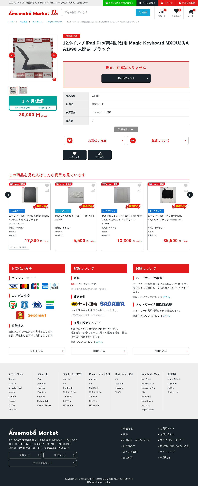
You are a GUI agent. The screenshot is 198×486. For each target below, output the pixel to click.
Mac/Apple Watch (150, 374)
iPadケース (173, 392)
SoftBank (67, 388)
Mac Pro (145, 405)
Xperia (12, 392)
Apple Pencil (174, 379)
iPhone (12, 379)
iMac (143, 392)
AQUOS (13, 396)
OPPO (12, 405)
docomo (67, 379)
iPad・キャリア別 (124, 374)
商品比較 (100, 157)
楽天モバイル (69, 392)
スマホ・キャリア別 (72, 374)
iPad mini (42, 383)
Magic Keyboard (55, 22)
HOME (11, 22)
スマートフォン (16, 374)
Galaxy (12, 383)
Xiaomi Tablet (44, 405)
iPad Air (41, 388)
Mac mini (146, 396)
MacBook (146, 379)
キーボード (37, 22)
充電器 (171, 388)
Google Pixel (15, 388)
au (64, 383)
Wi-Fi (118, 392)
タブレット (42, 374)
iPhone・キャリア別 (99, 374)
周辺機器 (23, 22)
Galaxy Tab (43, 401)
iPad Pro (41, 392)
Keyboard (172, 383)
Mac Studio (147, 401)
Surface (41, 396)
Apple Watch (147, 409)
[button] (8, 195)
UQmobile (68, 405)
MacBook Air (147, 383)
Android (13, 409)
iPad (39, 379)
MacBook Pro (148, 388)
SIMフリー (68, 401)
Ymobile (67, 396)
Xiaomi (12, 401)
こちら (99, 341)
